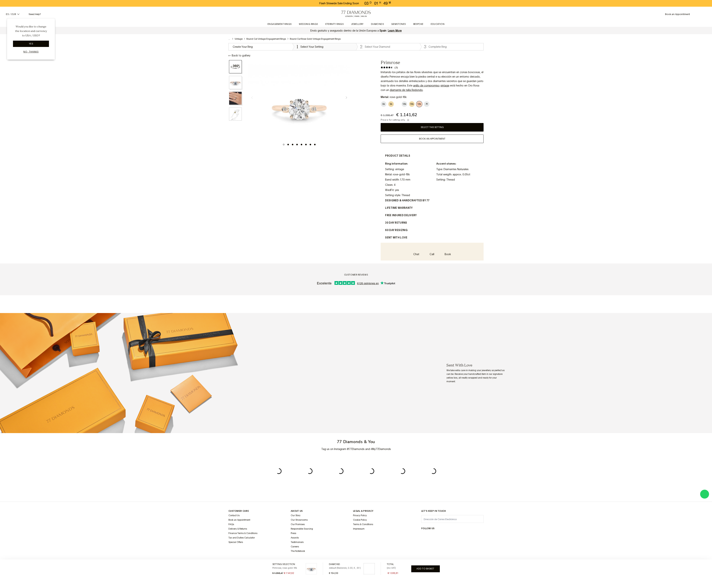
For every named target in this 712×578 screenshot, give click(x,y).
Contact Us (234, 515)
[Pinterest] (450, 535)
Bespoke (418, 24)
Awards (295, 538)
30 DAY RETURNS (396, 222)
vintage (444, 85)
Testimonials (297, 542)
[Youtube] (468, 535)
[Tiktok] (477, 535)
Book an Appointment (239, 520)
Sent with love (396, 237)
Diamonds (377, 24)
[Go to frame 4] (297, 144)
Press (293, 533)
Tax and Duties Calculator (241, 538)
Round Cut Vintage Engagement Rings (266, 39)
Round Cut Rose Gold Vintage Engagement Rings (315, 39)
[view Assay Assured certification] (356, 537)
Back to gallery (241, 55)
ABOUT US (297, 511)
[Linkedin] (459, 535)
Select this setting (432, 127)
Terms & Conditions (363, 524)
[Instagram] (423, 535)
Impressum (359, 529)
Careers (295, 547)
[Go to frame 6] (306, 144)
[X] (441, 535)
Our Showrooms (299, 520)
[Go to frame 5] (301, 144)
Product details (397, 155)
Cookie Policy (360, 520)
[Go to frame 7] (310, 144)
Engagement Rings (279, 24)
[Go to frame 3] (292, 144)
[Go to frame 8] (315, 144)
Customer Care (238, 511)
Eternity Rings (334, 24)
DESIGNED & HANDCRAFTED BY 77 (407, 200)
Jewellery (357, 24)
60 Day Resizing (396, 230)
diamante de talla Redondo (406, 90)
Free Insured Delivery (401, 215)
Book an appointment (432, 139)
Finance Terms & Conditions (242, 533)
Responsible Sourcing (302, 529)
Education (437, 24)
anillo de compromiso (426, 85)
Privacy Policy (360, 515)
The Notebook (298, 551)
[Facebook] (432, 535)
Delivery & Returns (237, 529)
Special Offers (235, 542)
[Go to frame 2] (288, 144)
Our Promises (298, 524)
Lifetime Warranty (399, 208)
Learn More (395, 30)
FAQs (231, 524)
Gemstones (398, 24)
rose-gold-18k (401, 174)
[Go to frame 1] (283, 144)
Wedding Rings (308, 24)
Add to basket (425, 569)
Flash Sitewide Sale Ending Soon (339, 3)
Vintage (239, 39)
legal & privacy (363, 511)
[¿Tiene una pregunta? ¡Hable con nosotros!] (704, 494)
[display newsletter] (479, 519)
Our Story (295, 515)
